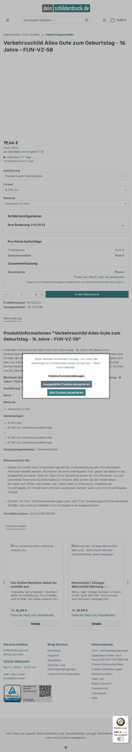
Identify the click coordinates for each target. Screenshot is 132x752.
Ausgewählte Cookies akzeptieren (66, 384)
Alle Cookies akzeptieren (66, 392)
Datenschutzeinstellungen (66, 376)
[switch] (120, 739)
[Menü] (126, 718)
